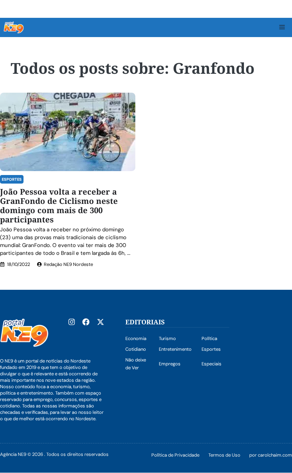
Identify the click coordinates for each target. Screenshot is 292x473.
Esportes (12, 179)
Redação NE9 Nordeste (68, 264)
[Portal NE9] (14, 27)
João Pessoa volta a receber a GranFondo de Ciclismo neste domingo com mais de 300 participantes (59, 205)
